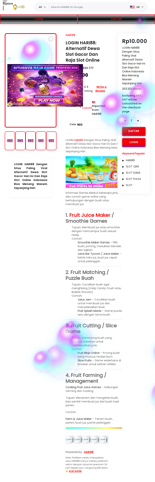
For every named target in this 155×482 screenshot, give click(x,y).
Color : (76, 124)
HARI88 (70, 35)
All (40, 7)
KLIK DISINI (75, 471)
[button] (51, 39)
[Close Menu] (3, 8)
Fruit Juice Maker (89, 215)
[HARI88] (18, 7)
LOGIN (39, 19)
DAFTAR (116, 19)
